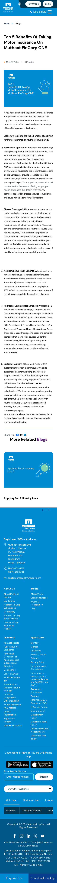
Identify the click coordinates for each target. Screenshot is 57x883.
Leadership (9, 601)
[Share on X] (21, 435)
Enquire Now (14, 878)
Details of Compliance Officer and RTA (11, 697)
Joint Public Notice (13, 725)
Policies (34, 658)
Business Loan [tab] (31, 800)
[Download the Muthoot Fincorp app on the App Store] (41, 764)
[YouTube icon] (42, 836)
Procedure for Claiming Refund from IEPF (12, 687)
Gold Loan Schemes (32, 810)
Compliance (10, 670)
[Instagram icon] (21, 836)
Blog (33, 608)
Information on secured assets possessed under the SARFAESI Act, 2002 (39, 679)
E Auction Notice (39, 707)
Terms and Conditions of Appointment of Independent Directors (11, 659)
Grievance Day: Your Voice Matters (11, 625)
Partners (35, 696)
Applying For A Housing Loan (21, 498)
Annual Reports (11, 643)
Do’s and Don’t (38, 711)
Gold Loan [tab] (11, 800)
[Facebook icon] (14, 836)
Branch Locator (38, 654)
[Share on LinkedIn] (25, 435)
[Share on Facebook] (17, 435)
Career (34, 646)
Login (48, 4)
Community (9, 611)
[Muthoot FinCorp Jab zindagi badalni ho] (8, 7)
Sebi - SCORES (11, 673)
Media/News (37, 594)
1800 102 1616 (39, 12)
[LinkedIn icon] (28, 836)
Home (7, 23)
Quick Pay (36, 650)
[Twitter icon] (35, 836)
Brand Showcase (39, 597)
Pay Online (33, 4)
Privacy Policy (37, 662)
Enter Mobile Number (15, 771)
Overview (11, 810)
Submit (44, 776)
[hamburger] (50, 11)
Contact (35, 643)
